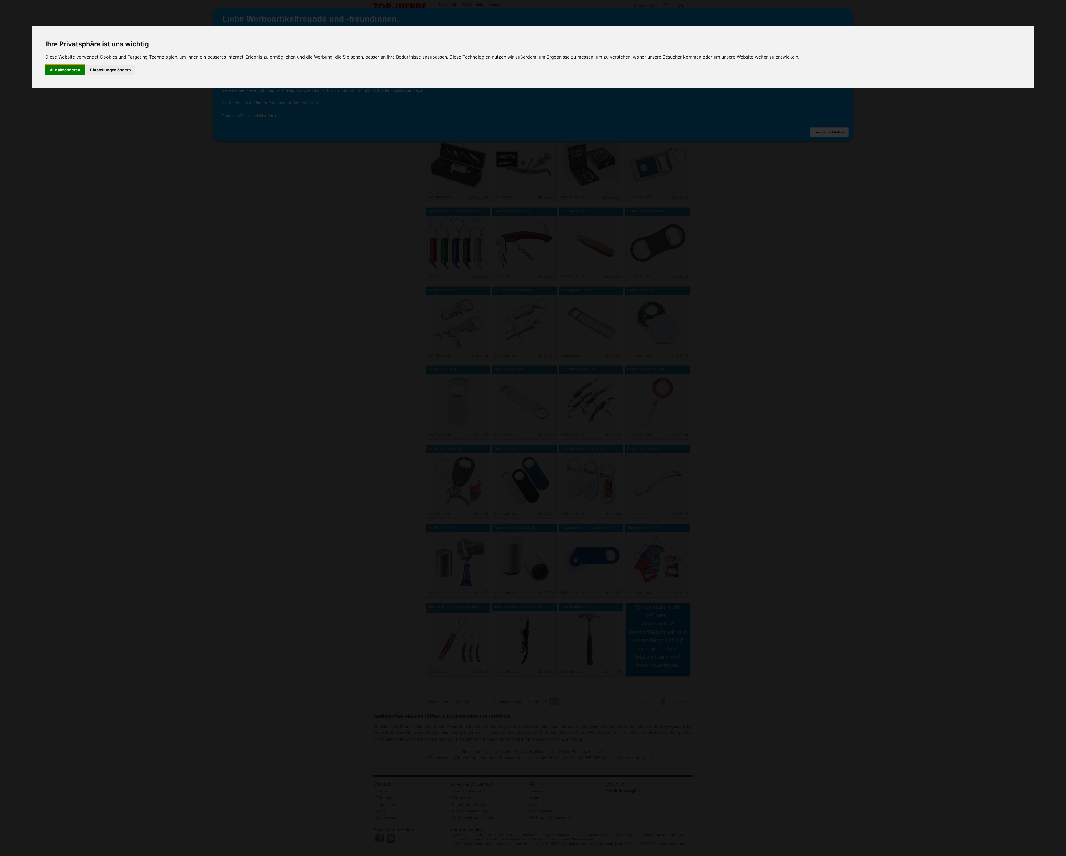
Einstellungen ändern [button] (110, 69)
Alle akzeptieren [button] (65, 69)
